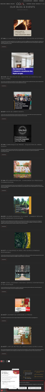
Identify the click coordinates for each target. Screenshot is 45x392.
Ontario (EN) (22, 387)
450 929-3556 (28, 377)
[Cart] (44, 3)
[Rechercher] (42, 3)
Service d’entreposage (39, 376)
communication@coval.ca (29, 380)
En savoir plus (4, 46)
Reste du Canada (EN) (34, 387)
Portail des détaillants (39, 374)
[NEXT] (9, 361)
